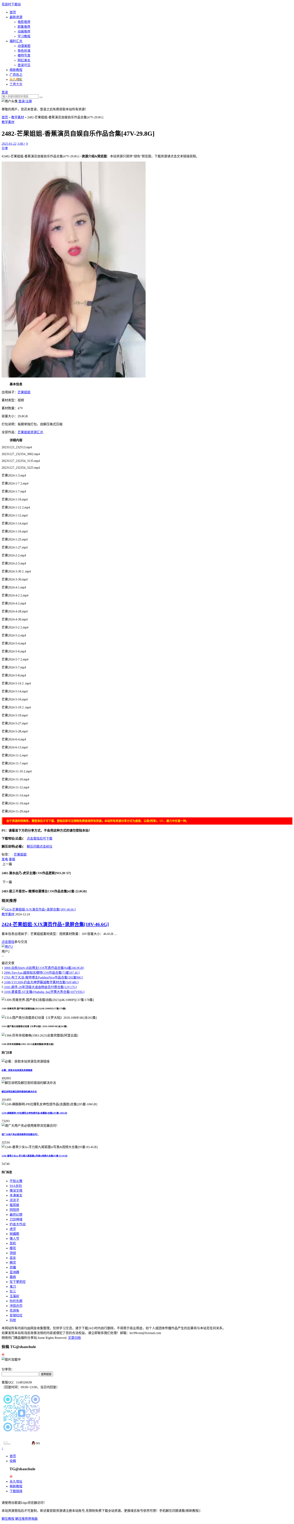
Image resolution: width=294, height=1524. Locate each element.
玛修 (13, 1320)
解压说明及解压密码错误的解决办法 (19, 1091)
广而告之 (16, 74)
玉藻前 (14, 1296)
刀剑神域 (16, 1219)
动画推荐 (24, 31)
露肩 (13, 1277)
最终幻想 (16, 1214)
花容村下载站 (11, 4)
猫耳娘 (14, 1205)
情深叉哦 (16, 1190)
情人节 (14, 1238)
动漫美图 (24, 46)
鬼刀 (13, 1286)
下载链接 (16, 1491)
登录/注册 (25, 101)
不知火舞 (16, 1181)
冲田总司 (16, 1305)
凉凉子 (14, 1200)
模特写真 (24, 55)
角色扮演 (24, 50)
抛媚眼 (14, 1233)
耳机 (13, 1243)
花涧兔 (14, 1310)
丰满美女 (16, 1195)
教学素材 (17, 117)
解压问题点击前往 (39, 846)
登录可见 (24, 65)
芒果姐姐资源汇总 (30, 432)
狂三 (13, 1291)
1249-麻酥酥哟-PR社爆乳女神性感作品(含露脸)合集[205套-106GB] (34, 1113)
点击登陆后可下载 (39, 838)
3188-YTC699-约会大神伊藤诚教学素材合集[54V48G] (41, 982)
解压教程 (8, 1518)
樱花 (13, 1248)
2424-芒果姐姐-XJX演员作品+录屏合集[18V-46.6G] (55, 924)
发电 (5, 859)
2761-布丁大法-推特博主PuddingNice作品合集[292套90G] (43, 977)
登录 (5, 92)
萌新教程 (16, 70)
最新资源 (16, 17)
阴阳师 (14, 1209)
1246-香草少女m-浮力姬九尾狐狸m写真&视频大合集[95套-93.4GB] (34, 1155)
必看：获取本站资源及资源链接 (17, 1070)
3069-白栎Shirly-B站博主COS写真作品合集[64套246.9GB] (44, 968)
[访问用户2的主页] (7, 946)
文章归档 (74, 1337)
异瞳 (13, 1267)
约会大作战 (18, 1224)
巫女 (13, 1257)
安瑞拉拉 (16, 1315)
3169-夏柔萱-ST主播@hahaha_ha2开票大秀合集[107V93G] (44, 992)
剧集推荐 (24, 26)
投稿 (13, 1461)
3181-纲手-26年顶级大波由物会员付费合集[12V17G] (40, 987)
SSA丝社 (16, 1185)
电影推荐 (24, 22)
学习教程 (24, 36)
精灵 (13, 1262)
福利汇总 (16, 41)
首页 (13, 12)
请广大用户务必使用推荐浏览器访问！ (20, 1134)
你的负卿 (16, 1301)
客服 (12, 859)
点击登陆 (8, 942)
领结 (13, 1253)
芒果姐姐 (24, 392)
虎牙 (13, 1229)
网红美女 (24, 60)
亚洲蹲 (14, 1272)
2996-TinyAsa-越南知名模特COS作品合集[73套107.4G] (42, 972)
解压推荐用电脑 (26, 1518)
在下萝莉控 (18, 1281)
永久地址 (16, 1481)
